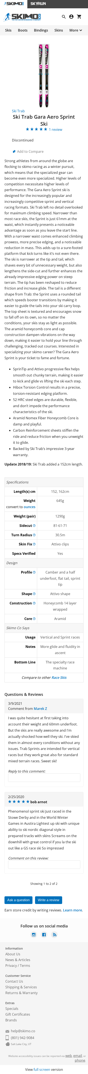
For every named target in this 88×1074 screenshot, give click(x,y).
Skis (8, 30)
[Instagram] (34, 935)
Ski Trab (18, 111)
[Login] (73, 17)
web (68, 1055)
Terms (25, 965)
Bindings (41, 30)
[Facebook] (44, 935)
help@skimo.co (23, 1031)
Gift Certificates (17, 1014)
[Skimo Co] (23, 20)
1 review (55, 129)
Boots (23, 30)
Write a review (48, 900)
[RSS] (54, 935)
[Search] (65, 17)
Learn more (72, 910)
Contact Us (14, 981)
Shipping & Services (21, 987)
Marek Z (40, 708)
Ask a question (18, 900)
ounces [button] (29, 507)
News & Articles (17, 959)
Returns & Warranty (21, 992)
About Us (12, 954)
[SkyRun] (38, 4)
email (77, 1055)
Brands (11, 1020)
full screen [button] (42, 1069)
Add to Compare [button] (30, 151)
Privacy (11, 965)
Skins (58, 30)
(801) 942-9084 (22, 1037)
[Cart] (81, 17)
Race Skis (58, 677)
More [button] (73, 30)
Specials (11, 1008)
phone (80, 1060)
